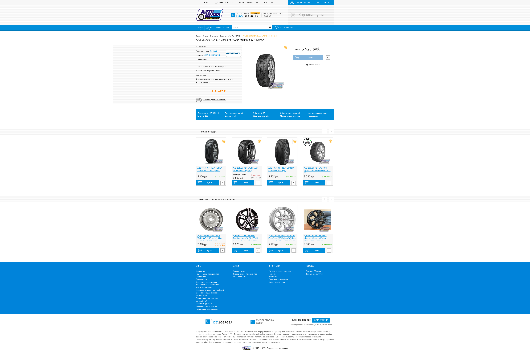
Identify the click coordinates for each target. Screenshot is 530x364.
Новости (272, 274)
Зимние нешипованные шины (207, 285)
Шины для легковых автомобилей (210, 290)
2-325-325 (222, 322)
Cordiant (223, 36)
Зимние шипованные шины (207, 282)
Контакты (268, 2)
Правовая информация (278, 279)
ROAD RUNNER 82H (234, 36)
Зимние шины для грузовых (207, 306)
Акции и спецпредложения (280, 271)
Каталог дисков (239, 271)
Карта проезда (321, 320)
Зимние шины (201, 279)
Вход (326, 2)
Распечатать (314, 64)
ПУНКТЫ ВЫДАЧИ (285, 27)
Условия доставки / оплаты (214, 99)
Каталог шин (214, 36)
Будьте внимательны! (277, 282)
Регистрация (303, 2)
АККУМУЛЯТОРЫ (222, 27)
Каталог (205, 36)
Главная (198, 36)
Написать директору (248, 2)
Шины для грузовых (204, 303)
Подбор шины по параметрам (208, 274)
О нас (206, 2)
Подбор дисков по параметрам (245, 274)
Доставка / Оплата (224, 2)
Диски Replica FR (239, 276)
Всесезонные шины (204, 287)
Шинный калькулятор (314, 274)
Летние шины (201, 276)
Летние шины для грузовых (207, 309)
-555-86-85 (247, 16)
